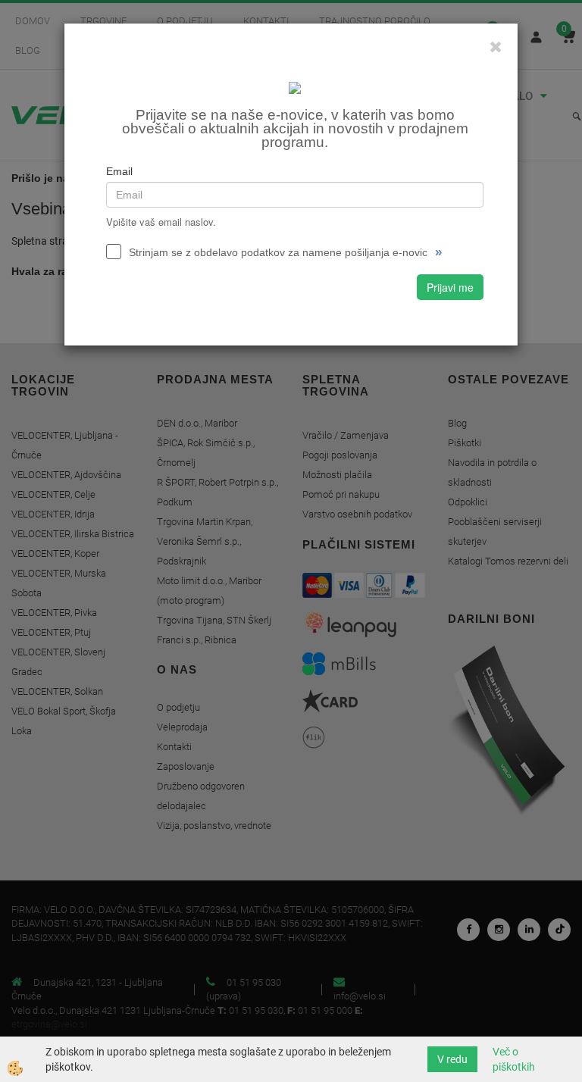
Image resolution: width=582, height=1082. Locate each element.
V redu (452, 1059)
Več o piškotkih (514, 1059)
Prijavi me (450, 287)
